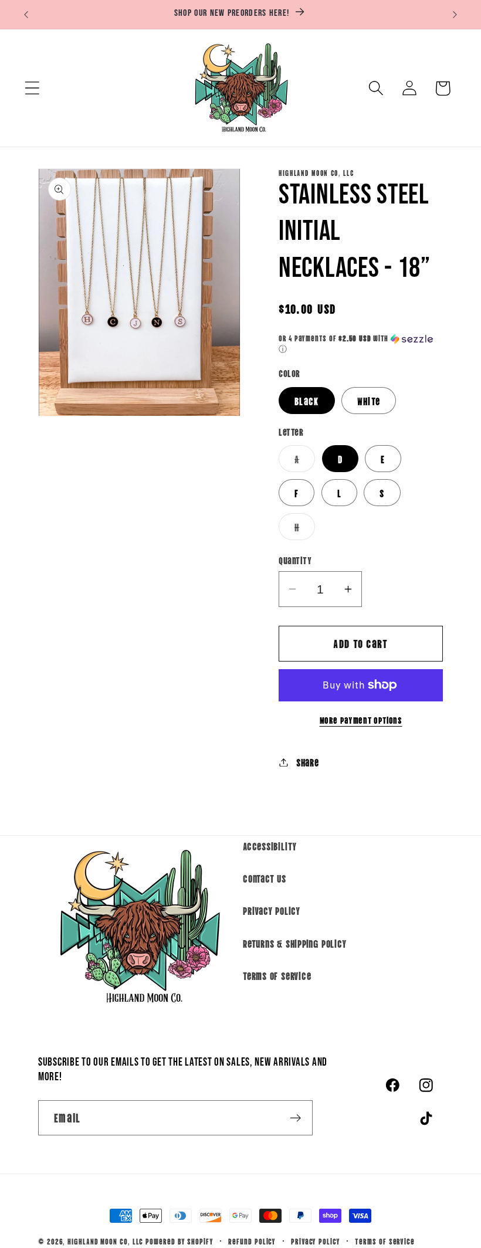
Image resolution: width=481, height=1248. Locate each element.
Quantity (295, 560)
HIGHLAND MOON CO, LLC (105, 1241)
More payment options (361, 719)
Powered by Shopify (179, 1241)
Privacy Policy (271, 910)
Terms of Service (277, 975)
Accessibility (270, 845)
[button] (32, 88)
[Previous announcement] (26, 15)
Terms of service (385, 1241)
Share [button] (307, 761)
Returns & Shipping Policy (295, 943)
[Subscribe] (295, 1118)
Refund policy (252, 1241)
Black (306, 400)
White (369, 400)
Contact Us (264, 877)
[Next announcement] (455, 15)
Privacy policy (315, 1241)
